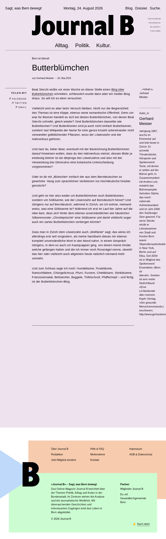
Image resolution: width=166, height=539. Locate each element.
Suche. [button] (155, 8)
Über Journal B (59, 449)
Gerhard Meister (45, 78)
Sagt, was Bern (23, 8)
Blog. (129, 8)
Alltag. (62, 45)
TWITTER (21, 103)
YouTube (155, 31)
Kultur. (103, 45)
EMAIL (22, 107)
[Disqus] (83, 372)
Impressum (135, 449)
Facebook (155, 23)
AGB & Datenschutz (140, 454)
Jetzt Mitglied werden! (63, 460)
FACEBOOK (19, 99)
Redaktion (57, 454)
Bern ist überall (40, 58)
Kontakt (94, 460)
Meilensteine (97, 454)
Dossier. (141, 8)
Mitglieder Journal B (131, 488)
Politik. (82, 45)
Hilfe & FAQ (97, 449)
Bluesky (155, 27)
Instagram (154, 19)
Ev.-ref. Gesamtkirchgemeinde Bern (133, 498)
